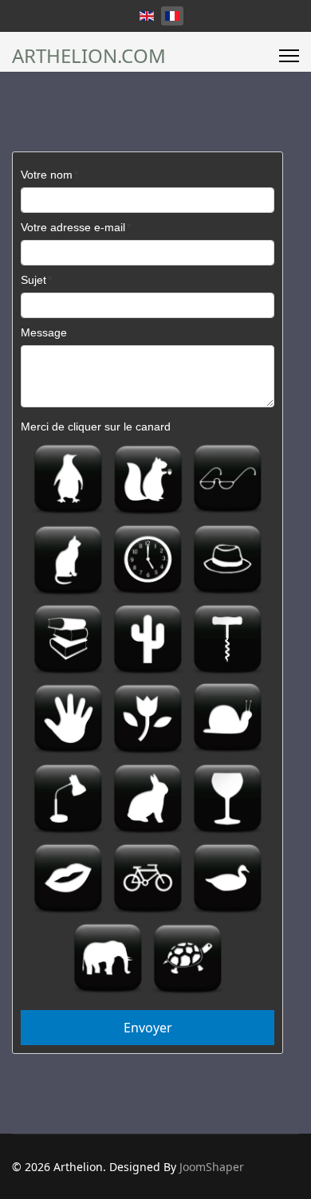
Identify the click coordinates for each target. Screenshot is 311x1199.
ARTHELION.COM (89, 55)
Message (44, 332)
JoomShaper (211, 1166)
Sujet (33, 279)
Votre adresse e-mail (73, 227)
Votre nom (47, 174)
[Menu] (289, 56)
